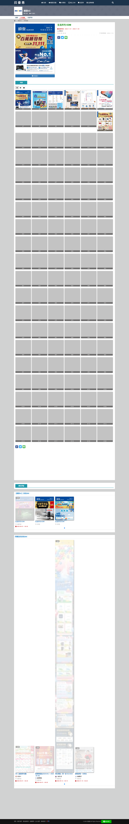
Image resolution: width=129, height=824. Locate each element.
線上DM (72, 3)
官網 (26, 13)
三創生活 (59, 776)
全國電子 (79, 776)
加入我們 (37, 821)
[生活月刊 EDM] (35, 49)
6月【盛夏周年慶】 (21, 774)
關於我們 (19, 821)
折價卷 (63, 3)
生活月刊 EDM (19, 521)
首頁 (44, 3)
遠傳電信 (39, 778)
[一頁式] (24, 87)
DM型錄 (22, 17)
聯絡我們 (43, 821)
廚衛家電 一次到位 (81, 774)
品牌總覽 (91, 3)
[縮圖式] (17, 87)
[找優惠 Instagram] (47, 821)
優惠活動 (53, 3)
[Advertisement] (64, 464)
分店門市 (30, 17)
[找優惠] (14, 21)
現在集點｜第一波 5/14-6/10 (64, 774)
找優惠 (88, 821)
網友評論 (21, 486)
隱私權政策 (26, 821)
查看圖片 (35, 76)
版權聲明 (32, 821)
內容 (21, 82)
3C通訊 (33, 13)
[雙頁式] (20, 87)
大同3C (19, 776)
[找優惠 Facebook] (48, 821)
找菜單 (81, 3)
